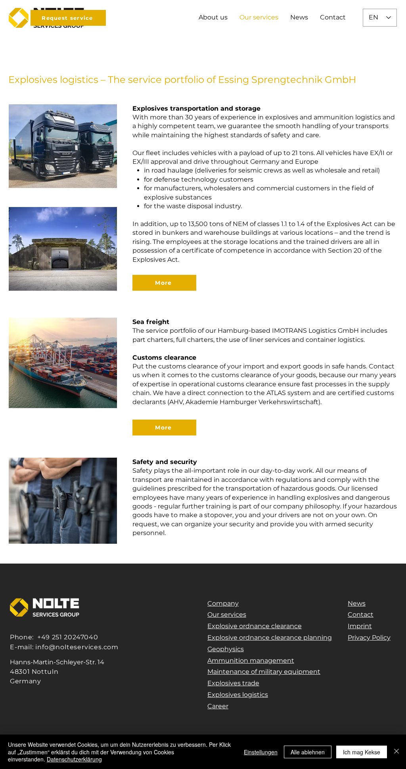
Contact (360, 614)
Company (223, 603)
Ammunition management (250, 660)
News (357, 603)
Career (217, 706)
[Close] (396, 752)
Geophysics (225, 649)
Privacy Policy (369, 637)
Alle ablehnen (308, 752)
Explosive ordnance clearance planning (269, 637)
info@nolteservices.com (77, 647)
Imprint (360, 626)
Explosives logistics (237, 694)
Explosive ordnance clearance (254, 626)
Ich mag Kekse (361, 752)
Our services (226, 614)
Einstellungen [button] (261, 752)
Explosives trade (233, 683)
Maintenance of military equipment (263, 671)
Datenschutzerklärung (74, 759)
